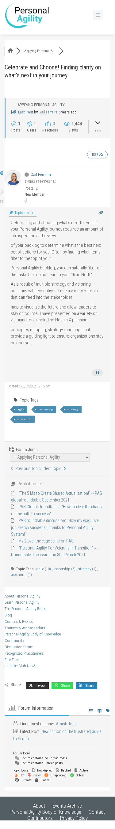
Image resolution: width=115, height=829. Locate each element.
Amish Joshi (67, 723)
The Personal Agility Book (25, 608)
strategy (73, 409)
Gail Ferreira (48, 112)
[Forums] (10, 51)
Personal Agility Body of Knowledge (33, 634)
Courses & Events (19, 621)
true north (24, 419)
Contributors (40, 818)
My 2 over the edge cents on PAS (46, 540)
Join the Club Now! (20, 666)
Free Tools (13, 659)
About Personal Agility (22, 596)
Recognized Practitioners (24, 653)
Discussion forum (19, 647)
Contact (97, 812)
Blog (8, 615)
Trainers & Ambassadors (25, 628)
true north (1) (21, 574)
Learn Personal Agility (22, 602)
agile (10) (44, 569)
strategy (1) (87, 569)
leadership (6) (65, 569)
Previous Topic (26, 468)
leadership (46, 409)
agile (20, 409)
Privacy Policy (74, 818)
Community (14, 640)
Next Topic (53, 468)
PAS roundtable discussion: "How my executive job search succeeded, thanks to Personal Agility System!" (54, 527)
